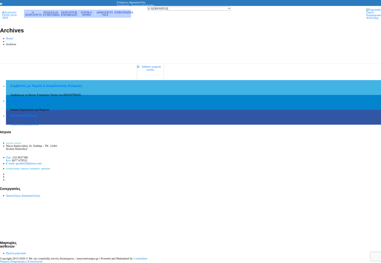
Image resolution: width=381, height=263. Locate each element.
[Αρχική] (5, 4)
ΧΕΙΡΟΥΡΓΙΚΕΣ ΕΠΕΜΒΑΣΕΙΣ (69, 13)
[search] (248, 5)
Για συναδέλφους (23, 115)
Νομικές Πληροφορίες (13, 261)
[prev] (257, 60)
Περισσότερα (87, 95)
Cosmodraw (140, 258)
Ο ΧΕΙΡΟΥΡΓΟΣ (33, 13)
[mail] (242, 5)
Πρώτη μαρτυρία (16, 253)
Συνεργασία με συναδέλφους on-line (24, 125)
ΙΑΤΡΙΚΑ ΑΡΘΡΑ (86, 13)
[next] (262, 60)
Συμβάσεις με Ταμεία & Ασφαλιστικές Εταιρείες (46, 86)
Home (9, 38)
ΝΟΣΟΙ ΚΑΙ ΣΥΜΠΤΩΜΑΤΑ (51, 13)
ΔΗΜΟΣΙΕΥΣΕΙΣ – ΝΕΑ (105, 13)
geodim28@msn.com (29, 163)
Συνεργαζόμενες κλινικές (29, 101)
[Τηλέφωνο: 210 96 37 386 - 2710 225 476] (237, 5)
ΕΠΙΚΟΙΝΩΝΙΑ (122, 12)
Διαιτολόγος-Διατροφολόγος (23, 195)
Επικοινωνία (35, 261)
